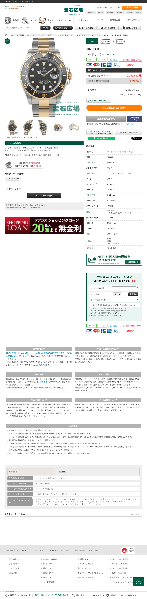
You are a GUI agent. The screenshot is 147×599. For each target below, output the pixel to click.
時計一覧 (62, 472)
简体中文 (120, 12)
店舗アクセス (14, 564)
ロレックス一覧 (44, 483)
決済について (48, 564)
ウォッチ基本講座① (120, 559)
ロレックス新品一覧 (45, 489)
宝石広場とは (14, 573)
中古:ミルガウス (44, 502)
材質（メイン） (92, 173)
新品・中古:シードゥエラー (48, 494)
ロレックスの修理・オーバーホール (51, 478)
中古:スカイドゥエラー (111, 499)
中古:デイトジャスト (96, 502)
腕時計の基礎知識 (119, 573)
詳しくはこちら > (127, 124)
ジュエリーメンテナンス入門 (123, 582)
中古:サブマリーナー (91, 499)
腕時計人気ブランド (85, 559)
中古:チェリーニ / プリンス (92, 504)
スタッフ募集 (21, 550)
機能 (88, 212)
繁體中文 (110, 12)
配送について (48, 568)
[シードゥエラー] (12, 127)
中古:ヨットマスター (61, 502)
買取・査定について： (84, 595)
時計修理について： (117, 595)
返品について (48, 573)
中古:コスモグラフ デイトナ (48, 499)
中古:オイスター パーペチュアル (65, 504)
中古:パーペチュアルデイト (118, 502)
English (130, 12)
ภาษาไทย (91, 12)
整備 (88, 234)
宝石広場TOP (14, 559)
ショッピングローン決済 (50, 382)
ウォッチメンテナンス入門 (122, 578)
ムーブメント (91, 163)
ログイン (28, 207)
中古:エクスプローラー (71, 499)
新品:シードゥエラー (70, 494)
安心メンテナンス (85, 568)
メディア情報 (14, 568)
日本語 (138, 12)
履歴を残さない (136, 514)
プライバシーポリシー (38, 550)
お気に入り (116, 8)
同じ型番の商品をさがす (114, 107)
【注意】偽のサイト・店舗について (85, 550)
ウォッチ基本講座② (120, 564)
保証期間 (89, 248)
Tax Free (104, 81)
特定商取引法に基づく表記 (59, 550)
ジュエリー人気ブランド (87, 564)
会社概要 (9, 550)
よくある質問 (48, 582)
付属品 (89, 241)
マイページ (103, 8)
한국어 (100, 12)
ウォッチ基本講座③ (120, 568)
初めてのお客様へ (50, 559)
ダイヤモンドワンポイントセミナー (91, 573)
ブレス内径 (90, 195)
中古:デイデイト (79, 502)
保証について (48, 578)
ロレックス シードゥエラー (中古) (120, 152)
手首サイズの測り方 (85, 578)
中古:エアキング (44, 504)
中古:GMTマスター (131, 499)
